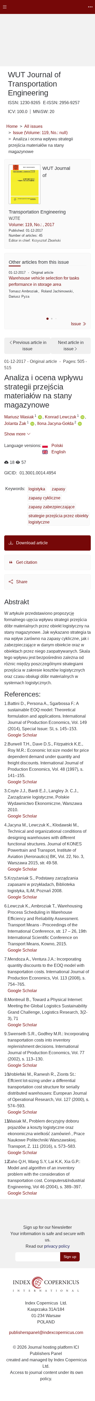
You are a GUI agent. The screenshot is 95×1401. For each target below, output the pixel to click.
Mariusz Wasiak (19, 417)
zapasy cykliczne (44, 498)
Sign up (70, 1257)
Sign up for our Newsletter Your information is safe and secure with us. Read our (47, 1236)
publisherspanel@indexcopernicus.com (46, 1332)
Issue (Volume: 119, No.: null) (40, 132)
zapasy (58, 489)
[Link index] (46, 1283)
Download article (31, 543)
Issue (76, 324)
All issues (33, 126)
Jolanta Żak (15, 423)
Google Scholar (22, 735)
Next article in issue (71, 345)
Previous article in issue (29, 345)
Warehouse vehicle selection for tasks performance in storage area (44, 281)
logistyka (36, 489)
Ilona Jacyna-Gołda (55, 423)
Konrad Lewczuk (60, 417)
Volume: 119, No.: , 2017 (31, 224)
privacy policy (57, 1246)
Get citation (26, 562)
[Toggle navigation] (5, 7)
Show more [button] (15, 434)
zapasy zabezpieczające (51, 507)
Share (21, 582)
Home (12, 126)
